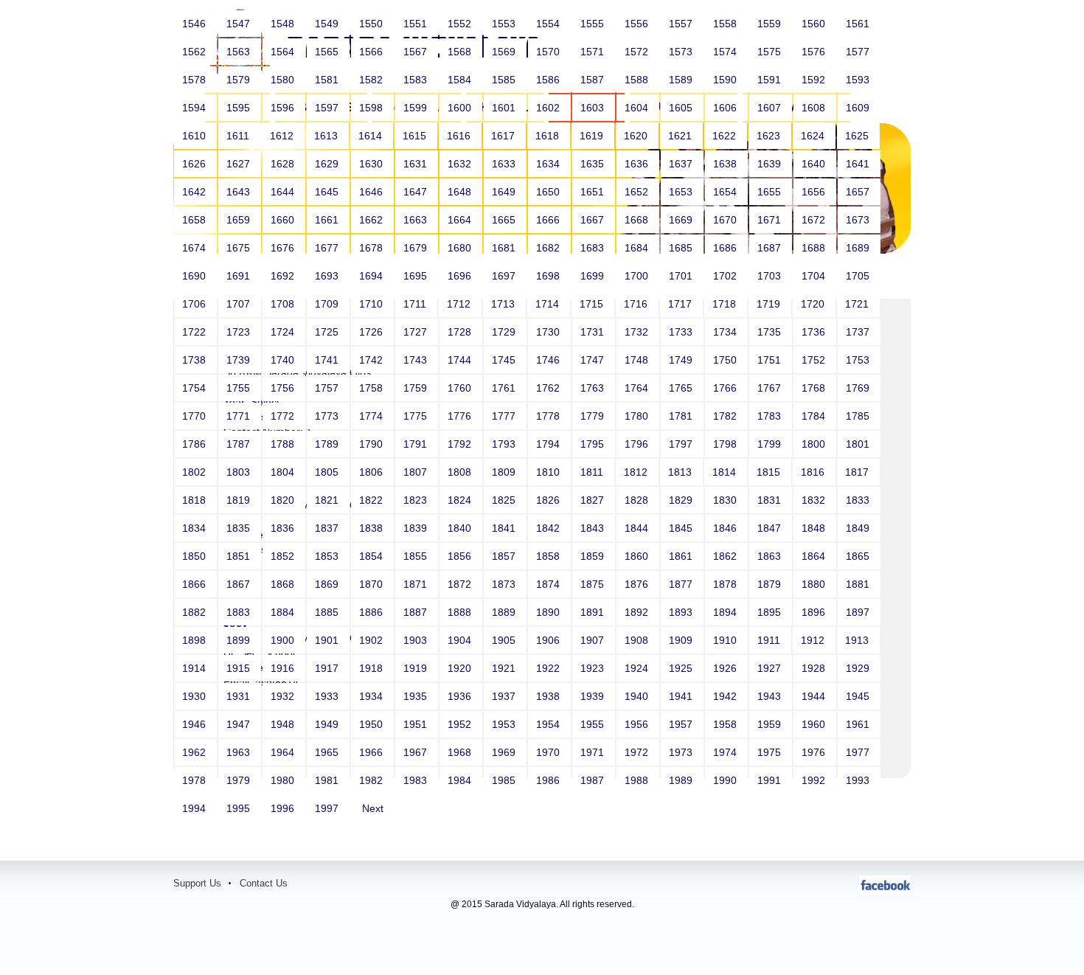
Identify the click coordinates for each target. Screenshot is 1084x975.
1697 (505, 276)
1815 (770, 472)
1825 (505, 500)
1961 (859, 724)
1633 (505, 164)
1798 (726, 444)
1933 (328, 696)
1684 (638, 248)
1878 (726, 584)
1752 (815, 360)
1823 (416, 500)
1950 (372, 724)
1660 (284, 220)
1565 (328, 52)
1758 (372, 388)
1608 (815, 108)
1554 (549, 24)
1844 (638, 528)
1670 (726, 220)
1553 (505, 24)
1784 (815, 416)
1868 (284, 584)
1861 (682, 556)
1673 (859, 220)
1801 (859, 444)
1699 (593, 276)
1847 (770, 528)
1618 (548, 136)
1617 (504, 136)
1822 (372, 500)
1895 (770, 612)
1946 (195, 724)
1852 (284, 556)
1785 (859, 416)
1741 (328, 360)
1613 (327, 136)
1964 (284, 752)
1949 (328, 724)
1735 (770, 332)
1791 (416, 444)
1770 (195, 416)
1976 (815, 752)
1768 (815, 388)
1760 (461, 388)
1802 (195, 472)
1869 (328, 584)
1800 (815, 444)
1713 (504, 304)
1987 (593, 780)
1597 (328, 108)
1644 (284, 192)
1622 (725, 136)
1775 (416, 416)
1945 (859, 696)
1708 (284, 304)
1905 (505, 640)
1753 (859, 360)
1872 (461, 584)
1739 (239, 360)
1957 (682, 724)
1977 (859, 752)
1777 (505, 416)
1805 (328, 472)
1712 (460, 304)
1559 (770, 24)
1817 (858, 472)
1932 (284, 696)
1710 (372, 304)
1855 (416, 556)
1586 (549, 80)
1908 (638, 640)
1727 (416, 332)
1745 (505, 360)
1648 (461, 192)
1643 (239, 192)
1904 (461, 640)
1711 (416, 304)
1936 (461, 696)
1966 (372, 752)
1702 (726, 276)
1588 (638, 80)
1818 (195, 500)
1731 (593, 332)
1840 (461, 528)
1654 (726, 192)
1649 (505, 192)
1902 (372, 640)
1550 (372, 24)
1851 (239, 556)
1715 (593, 304)
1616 (460, 136)
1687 (770, 248)
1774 (372, 416)
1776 (461, 416)
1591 (770, 80)
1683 (593, 248)
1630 (372, 164)
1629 (328, 164)
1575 (770, 52)
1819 (239, 500)
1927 (770, 668)
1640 (815, 164)
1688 (815, 248)
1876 (638, 584)
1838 (372, 528)
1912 (814, 640)
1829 (682, 500)
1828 (638, 500)
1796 (638, 444)
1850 (195, 556)
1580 (284, 80)
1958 (726, 724)
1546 (195, 24)
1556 (638, 24)
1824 (461, 500)
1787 (239, 444)
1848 (815, 528)
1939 (593, 696)
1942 (726, 696)
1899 (239, 640)
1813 (681, 472)
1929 (859, 668)
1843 (593, 528)
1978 (195, 780)
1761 (505, 388)
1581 (328, 80)
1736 (815, 332)
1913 (858, 640)
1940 (638, 696)
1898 (195, 640)
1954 (549, 724)
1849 (859, 528)
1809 (505, 472)
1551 (416, 24)
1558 (726, 24)
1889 (505, 612)
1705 (859, 276)
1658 (195, 220)
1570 (549, 52)
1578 (195, 80)
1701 (682, 276)
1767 (770, 388)
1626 (195, 164)
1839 (416, 528)
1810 (549, 472)
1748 (638, 360)
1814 (725, 472)
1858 (549, 556)
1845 (682, 528)
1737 (859, 332)
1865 (859, 556)
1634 (549, 164)
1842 (549, 528)
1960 (815, 724)
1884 (284, 612)
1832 (815, 500)
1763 (593, 388)
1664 (461, 220)
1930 (195, 696)
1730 (549, 332)
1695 (416, 276)
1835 (239, 528)
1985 (505, 780)
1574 (726, 52)
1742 (372, 360)
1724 (284, 332)
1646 (372, 192)
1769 (859, 388)
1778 (549, 416)
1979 (239, 780)
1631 (416, 164)
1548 (284, 24)
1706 (195, 304)
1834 (195, 528)
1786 (195, 444)
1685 (682, 248)
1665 (505, 220)
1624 (814, 136)
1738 (195, 360)
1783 (770, 416)
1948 (284, 724)
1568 (461, 52)
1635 (593, 164)
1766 (726, 388)
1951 (416, 724)
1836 (284, 528)
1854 (372, 556)
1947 (239, 724)
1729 (505, 332)
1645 (328, 192)
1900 (284, 640)
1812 (637, 472)
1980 (284, 780)
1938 (549, 696)
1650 (549, 192)
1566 (372, 52)
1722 (195, 332)
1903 (416, 640)
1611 (239, 136)
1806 (372, 472)
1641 (859, 164)
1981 (328, 780)
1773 (328, 416)
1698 (549, 276)
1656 (815, 192)
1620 (637, 136)
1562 (195, 52)
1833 (859, 500)
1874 (549, 584)
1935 (416, 696)
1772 (284, 416)
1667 (593, 220)
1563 (239, 52)
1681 (505, 248)
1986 (549, 780)
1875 (593, 584)
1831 (770, 500)
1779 (593, 416)
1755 (239, 388)
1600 (461, 108)
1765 (682, 388)
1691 (239, 276)
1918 (372, 668)
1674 (195, 248)
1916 (284, 668)
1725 (328, 332)
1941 (682, 696)
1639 (770, 164)
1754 (195, 388)
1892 (638, 612)
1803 (239, 472)
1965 (328, 752)
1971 (593, 752)
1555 (593, 24)
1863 (770, 556)
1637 (682, 164)
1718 (725, 304)
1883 (239, 612)
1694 (372, 276)
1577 (859, 52)
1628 (284, 164)
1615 (416, 136)
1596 (284, 108)
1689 (859, 248)
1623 (770, 136)
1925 (682, 668)
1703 (770, 276)
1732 (638, 332)
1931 (239, 696)
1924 (638, 668)
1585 (505, 80)
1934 (372, 696)
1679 (416, 248)
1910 (726, 640)
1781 (682, 416)
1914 (195, 668)
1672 (815, 220)
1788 (284, 444)
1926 (726, 668)
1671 (770, 220)
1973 (682, 752)
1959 (770, 724)
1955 (593, 724)
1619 (593, 136)
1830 (726, 500)
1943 (770, 696)
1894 (726, 612)
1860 (638, 556)
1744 (461, 360)
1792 (461, 444)
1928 (815, 668)
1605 (682, 108)
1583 (416, 80)
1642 (195, 192)
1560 (815, 24)
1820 (284, 500)
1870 (372, 584)
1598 (372, 108)
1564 (284, 52)
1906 (549, 640)
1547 (239, 24)
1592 (815, 80)
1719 (770, 304)
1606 (726, 108)
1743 (416, 360)
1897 (859, 612)
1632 (461, 164)
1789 (328, 444)
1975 (770, 752)
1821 (328, 500)
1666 (549, 220)
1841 (505, 528)
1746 (549, 360)
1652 (638, 192)
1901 (328, 640)
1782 (726, 416)
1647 (416, 192)
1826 (549, 500)
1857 (505, 556)
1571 (593, 52)
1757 (328, 388)
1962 (195, 752)
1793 (505, 444)
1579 (239, 80)
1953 (505, 724)
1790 (372, 444)
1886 (372, 612)
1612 (283, 136)
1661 (328, 220)
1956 (638, 724)
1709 (328, 304)
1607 (770, 108)
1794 (549, 444)
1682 (549, 248)
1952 (461, 724)
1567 (416, 52)
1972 (638, 752)
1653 (682, 192)
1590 (726, 80)
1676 (284, 248)
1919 (416, 668)
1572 (638, 52)
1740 (284, 360)
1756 (284, 388)
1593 (859, 80)
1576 (815, 52)
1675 (239, 248)
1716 (637, 304)
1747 (593, 360)
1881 (859, 584)
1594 (195, 108)
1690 (195, 276)
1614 (371, 136)
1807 (416, 472)
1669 (682, 220)
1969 (505, 752)
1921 (505, 668)
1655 (770, 192)
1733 (682, 332)
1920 (461, 668)
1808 (461, 472)
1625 (858, 136)
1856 (461, 556)
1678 (372, 248)
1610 (195, 136)
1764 (638, 388)
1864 (815, 556)
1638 (726, 164)
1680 (461, 248)
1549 (328, 24)
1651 (593, 192)
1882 (195, 612)
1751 (770, 360)
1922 (549, 668)
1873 (505, 584)
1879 (770, 584)
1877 (682, 584)
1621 (681, 136)
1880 (815, 584)
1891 (593, 612)
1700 (638, 276)
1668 (638, 220)
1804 (284, 472)
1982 (372, 780)
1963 (239, 752)
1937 (505, 696)
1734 (726, 332)
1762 (549, 388)
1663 (416, 220)
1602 (549, 108)
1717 (681, 304)
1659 (239, 220)
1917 (328, 668)
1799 (770, 444)
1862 (726, 556)
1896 (815, 612)
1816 (814, 472)
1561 (859, 24)
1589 (682, 80)
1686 (726, 248)
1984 (461, 780)
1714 (548, 304)
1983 (416, 780)
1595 (239, 108)
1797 (682, 444)
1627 (239, 164)
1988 (638, 780)
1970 (549, 752)
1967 (416, 752)
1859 (593, 556)
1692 (284, 276)
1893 (682, 612)
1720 (814, 304)
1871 (416, 584)
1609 (859, 108)
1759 (416, 388)
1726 (372, 332)
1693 (328, 276)
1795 (593, 444)
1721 (858, 304)
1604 (638, 108)
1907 (593, 640)
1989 (682, 780)
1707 (239, 304)
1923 (593, 668)
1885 (328, 612)
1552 (461, 24)
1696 (461, 276)
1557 (682, 24)
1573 (682, 52)
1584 (461, 80)
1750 (726, 360)
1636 (638, 164)
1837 (328, 528)
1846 (726, 528)
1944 (815, 696)
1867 (239, 584)
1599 (416, 108)
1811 (593, 472)
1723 (239, 332)
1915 (239, 668)
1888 (461, 612)
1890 (549, 612)
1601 (505, 108)
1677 (328, 248)
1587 (593, 80)
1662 (372, 220)
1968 (461, 752)
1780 (638, 416)
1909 (682, 640)
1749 (682, 360)
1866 (195, 584)
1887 (416, 612)
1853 (328, 556)
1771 (239, 416)
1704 (815, 276)
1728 (461, 332)
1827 (593, 500)
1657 (859, 192)
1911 (770, 640)
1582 (372, 80)
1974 (726, 752)
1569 (505, 52)
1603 (593, 108)
